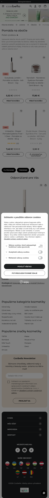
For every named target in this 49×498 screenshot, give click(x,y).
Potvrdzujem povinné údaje (24, 273)
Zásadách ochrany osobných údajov (16, 239)
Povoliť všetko (25, 266)
